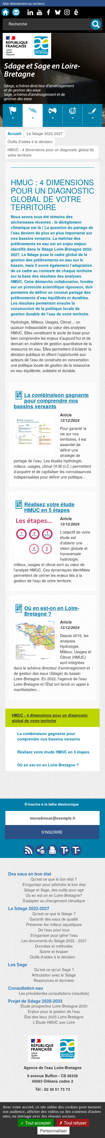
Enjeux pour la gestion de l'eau (54, 1011)
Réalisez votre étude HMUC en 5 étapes (49, 507)
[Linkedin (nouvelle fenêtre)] (30, 12)
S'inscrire (51, 832)
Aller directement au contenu (24, 3)
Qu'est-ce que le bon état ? (54, 879)
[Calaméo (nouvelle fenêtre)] (76, 12)
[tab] (13, 115)
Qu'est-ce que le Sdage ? (54, 913)
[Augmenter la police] (64, 850)
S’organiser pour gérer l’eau (54, 935)
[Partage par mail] (40, 850)
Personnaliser (53, 1130)
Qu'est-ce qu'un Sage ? (54, 969)
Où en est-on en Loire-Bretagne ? (51, 611)
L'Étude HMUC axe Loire (54, 1022)
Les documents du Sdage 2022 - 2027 (54, 940)
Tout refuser (74, 1123)
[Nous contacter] (16, 12)
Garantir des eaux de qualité (54, 919)
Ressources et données (54, 980)
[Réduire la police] (76, 850)
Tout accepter (37, 1123)
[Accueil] (5, 12)
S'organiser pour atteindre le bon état (54, 884)
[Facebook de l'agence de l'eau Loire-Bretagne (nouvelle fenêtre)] (49, 12)
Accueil (14, 133)
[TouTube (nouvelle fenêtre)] (40, 12)
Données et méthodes (54, 946)
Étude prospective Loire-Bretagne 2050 (54, 1006)
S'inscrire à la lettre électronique (51, 804)
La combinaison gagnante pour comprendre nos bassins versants (51, 400)
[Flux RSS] (28, 850)
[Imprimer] (52, 850)
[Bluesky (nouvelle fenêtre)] (58, 12)
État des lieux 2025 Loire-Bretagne (53, 1016)
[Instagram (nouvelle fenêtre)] (67, 12)
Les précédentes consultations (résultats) (54, 993)
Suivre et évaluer (54, 951)
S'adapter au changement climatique (54, 900)
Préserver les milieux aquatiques (54, 924)
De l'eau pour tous (53, 929)
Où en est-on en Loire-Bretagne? (54, 895)
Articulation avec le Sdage (54, 975)
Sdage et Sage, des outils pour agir (54, 890)
